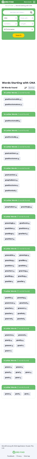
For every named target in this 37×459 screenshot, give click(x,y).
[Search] (31, 12)
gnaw (8, 394)
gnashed (23, 303)
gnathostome (11, 185)
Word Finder (9, 5)
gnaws (8, 367)
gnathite (22, 266)
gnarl (18, 372)
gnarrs (8, 351)
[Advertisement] (18, 60)
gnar (26, 394)
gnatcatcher (11, 175)
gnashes (9, 308)
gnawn (19, 367)
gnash (8, 372)
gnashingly (26, 207)
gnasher (9, 313)
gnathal (21, 313)
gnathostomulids (13, 99)
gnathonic (24, 223)
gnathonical (10, 191)
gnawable (10, 255)
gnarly (8, 340)
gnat (17, 394)
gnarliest (23, 234)
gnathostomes (12, 158)
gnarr (18, 377)
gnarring (23, 271)
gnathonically (11, 137)
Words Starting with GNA (24, 5)
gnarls (20, 345)
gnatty (20, 340)
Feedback (10, 456)
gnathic (9, 298)
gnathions (24, 228)
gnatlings (9, 234)
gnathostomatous (13, 104)
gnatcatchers (11, 153)
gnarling (22, 276)
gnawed (22, 335)
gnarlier (21, 281)
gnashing (9, 260)
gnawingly (10, 223)
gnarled (21, 319)
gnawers (22, 308)
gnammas (10, 303)
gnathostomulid (12, 121)
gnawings (24, 255)
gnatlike (23, 260)
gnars (28, 372)
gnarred (9, 319)
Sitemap (27, 456)
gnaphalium (11, 207)
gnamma (9, 335)
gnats (8, 377)
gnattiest (9, 239)
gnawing (21, 298)
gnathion (9, 266)
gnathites (10, 228)
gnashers (9, 271)
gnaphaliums (11, 180)
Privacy (19, 456)
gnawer (9, 345)
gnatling (9, 276)
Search (18, 35)
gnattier (9, 281)
